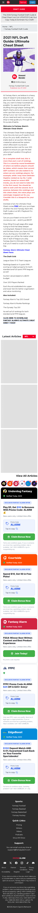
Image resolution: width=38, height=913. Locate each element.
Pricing (19, 825)
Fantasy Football (19, 806)
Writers (19, 828)
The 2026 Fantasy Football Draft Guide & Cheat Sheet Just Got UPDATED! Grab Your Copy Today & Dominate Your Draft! (19, 17)
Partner (13, 867)
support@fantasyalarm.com (19, 850)
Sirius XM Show (19, 838)
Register (17, 872)
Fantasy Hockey (19, 815)
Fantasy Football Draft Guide (16, 29)
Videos (19, 831)
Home (4, 27)
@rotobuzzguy (19, 82)
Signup (23, 2)
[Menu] (3, 2)
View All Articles (26, 475)
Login (32, 2)
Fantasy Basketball (19, 812)
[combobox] (29, 336)
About (4, 867)
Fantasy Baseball (19, 809)
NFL (11, 27)
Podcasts (19, 835)
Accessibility (6, 872)
